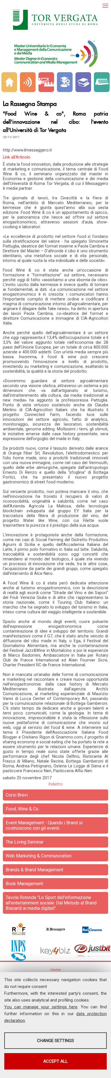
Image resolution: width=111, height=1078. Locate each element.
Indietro (55, 784)
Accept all (55, 1061)
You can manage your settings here (40, 1006)
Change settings (55, 1040)
